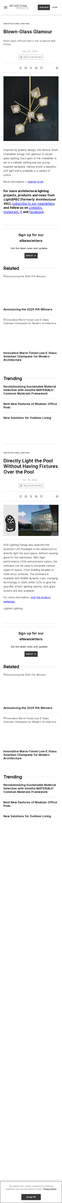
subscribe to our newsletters (33, 203)
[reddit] (36, 67)
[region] (31, 1192)
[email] (41, 67)
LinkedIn (35, 207)
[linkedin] (25, 67)
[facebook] (20, 67)
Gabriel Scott (35, 181)
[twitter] (31, 67)
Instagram (10, 212)
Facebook (36, 212)
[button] (5, 7)
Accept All (31, 1197)
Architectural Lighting (16, 24)
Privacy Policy (50, 1189)
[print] (57, 67)
